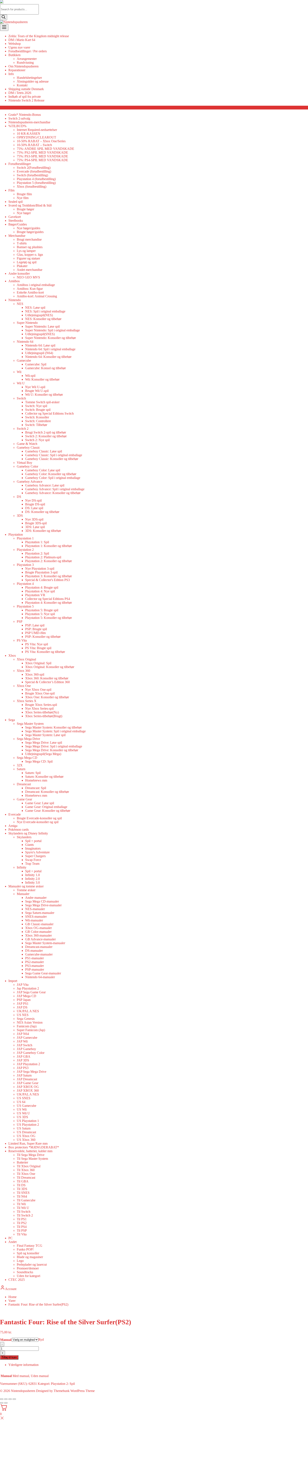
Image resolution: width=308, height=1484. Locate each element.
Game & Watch (27, 443)
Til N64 (22, 1196)
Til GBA (22, 1181)
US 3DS (22, 1117)
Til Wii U (23, 1208)
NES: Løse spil (35, 307)
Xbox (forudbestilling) (31, 186)
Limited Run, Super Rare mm (28, 1143)
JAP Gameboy (26, 1049)
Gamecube (24, 360)
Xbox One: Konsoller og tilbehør (47, 697)
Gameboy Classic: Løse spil (43, 451)
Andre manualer (36, 897)
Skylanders (24, 837)
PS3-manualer (34, 965)
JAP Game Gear (27, 1083)
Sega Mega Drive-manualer (43, 905)
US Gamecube (26, 1105)
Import (12, 981)
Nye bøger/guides (28, 228)
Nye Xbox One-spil (38, 689)
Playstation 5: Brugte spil (41, 610)
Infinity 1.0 (32, 875)
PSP (19, 621)
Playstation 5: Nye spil (40, 614)
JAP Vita (22, 984)
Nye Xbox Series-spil (39, 708)
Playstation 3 (25, 565)
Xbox (12, 655)
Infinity (21, 867)
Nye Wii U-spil (35, 387)
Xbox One (24, 686)
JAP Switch (24, 1045)
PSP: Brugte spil (36, 629)
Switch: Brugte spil (37, 409)
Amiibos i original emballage (36, 285)
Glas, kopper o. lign (30, 254)
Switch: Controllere (38, 421)
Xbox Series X (26, 701)
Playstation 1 (25, 538)
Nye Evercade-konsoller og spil (37, 822)
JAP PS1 (22, 1003)
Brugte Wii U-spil (37, 391)
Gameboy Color (27, 466)
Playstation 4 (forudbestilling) (36, 179)
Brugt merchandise (29, 239)
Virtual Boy (24, 462)
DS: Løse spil (34, 508)
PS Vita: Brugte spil (38, 648)
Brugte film (24, 194)
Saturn (21, 769)
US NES (22, 1015)
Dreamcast (24, 784)
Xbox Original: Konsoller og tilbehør (49, 667)
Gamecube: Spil (35, 364)
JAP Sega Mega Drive (31, 1071)
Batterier (22, 1162)
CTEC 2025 (16, 1279)
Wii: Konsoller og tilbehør (42, 379)
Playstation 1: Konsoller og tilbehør (48, 546)
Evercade (14, 814)
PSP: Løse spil (34, 625)
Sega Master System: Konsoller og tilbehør (53, 727)
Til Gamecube (26, 1200)
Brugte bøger (25, 209)
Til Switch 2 (25, 1215)
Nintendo (14, 300)
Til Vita (22, 1234)
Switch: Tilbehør (36, 425)
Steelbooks (15, 220)
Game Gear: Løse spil (39, 803)
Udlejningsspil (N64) (39, 353)
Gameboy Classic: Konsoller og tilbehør (51, 459)
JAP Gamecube (27, 1037)
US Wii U (23, 1113)
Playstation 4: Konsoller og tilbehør (48, 602)
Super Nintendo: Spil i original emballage (52, 330)
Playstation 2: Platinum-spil (43, 557)
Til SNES (23, 1192)
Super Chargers (35, 856)
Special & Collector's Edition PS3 (47, 580)
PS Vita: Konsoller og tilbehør (45, 652)
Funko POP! (25, 1249)
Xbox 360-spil (34, 674)
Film (11, 190)
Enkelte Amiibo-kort (30, 292)
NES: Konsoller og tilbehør (43, 319)
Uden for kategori (28, 1276)
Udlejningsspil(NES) (39, 315)
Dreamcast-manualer (38, 947)
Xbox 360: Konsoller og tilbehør (46, 678)
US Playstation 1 (28, 1121)
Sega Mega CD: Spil (39, 761)
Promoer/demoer (28, 1268)
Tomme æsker (26, 890)
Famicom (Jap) (26, 1026)
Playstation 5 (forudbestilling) (36, 183)
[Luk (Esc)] (14, 1399)
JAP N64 (23, 1034)
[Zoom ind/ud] (1, 1399)
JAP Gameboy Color (30, 1052)
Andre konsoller (19, 273)
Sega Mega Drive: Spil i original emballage (53, 746)
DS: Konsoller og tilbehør (42, 512)
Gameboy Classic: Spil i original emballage (53, 455)
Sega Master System (30, 723)
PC (10, 1238)
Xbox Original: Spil (38, 663)
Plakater (22, 266)
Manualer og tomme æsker (26, 886)
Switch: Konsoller (37, 417)
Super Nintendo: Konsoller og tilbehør (50, 338)
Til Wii (21, 1204)
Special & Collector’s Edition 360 (47, 682)
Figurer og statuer (28, 258)
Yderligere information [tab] (23, 1365)
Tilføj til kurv (9, 1357)
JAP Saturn (24, 1075)
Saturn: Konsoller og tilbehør (44, 776)
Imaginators (33, 848)
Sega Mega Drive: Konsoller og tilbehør (51, 750)
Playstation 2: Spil (37, 553)
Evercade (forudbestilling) (34, 171)
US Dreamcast (26, 1132)
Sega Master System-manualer (45, 943)
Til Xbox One (26, 1174)
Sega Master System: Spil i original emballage (55, 731)
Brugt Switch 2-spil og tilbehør (45, 432)
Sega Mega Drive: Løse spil (43, 742)
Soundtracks (25, 1272)
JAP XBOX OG (28, 1087)
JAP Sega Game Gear (31, 992)
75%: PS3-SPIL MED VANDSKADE (42, 156)
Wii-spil (30, 375)
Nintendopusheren (23, 1391)
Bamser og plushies (30, 247)
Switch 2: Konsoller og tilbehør (46, 436)
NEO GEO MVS (28, 277)
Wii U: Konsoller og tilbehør (44, 394)
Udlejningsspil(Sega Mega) (43, 754)
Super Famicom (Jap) (31, 1030)
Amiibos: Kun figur (30, 288)
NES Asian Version (30, 1022)
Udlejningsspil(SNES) (40, 334)
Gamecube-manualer (39, 954)
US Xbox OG (26, 1136)
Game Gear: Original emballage (46, 807)
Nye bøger (24, 213)
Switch (21, 398)
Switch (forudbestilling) (32, 175)
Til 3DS (22, 1189)
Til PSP (22, 1230)
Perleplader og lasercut (32, 1264)
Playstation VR (35, 595)
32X (20, 765)
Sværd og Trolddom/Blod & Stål (30, 205)
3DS (20, 515)
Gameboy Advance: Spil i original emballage (54, 489)
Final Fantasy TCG (29, 1245)
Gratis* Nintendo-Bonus (24, 114)
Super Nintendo (27, 322)
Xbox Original (26, 659)
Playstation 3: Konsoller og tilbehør (48, 576)
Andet (12, 1242)
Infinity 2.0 (32, 878)
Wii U (21, 383)
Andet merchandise (29, 269)
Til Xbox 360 (26, 1170)
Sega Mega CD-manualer (42, 901)
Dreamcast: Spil (35, 788)
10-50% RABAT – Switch (34, 145)
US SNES (23, 1098)
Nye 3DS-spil (34, 519)
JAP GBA (23, 1056)
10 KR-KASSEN (28, 133)
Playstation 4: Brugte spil (41, 587)
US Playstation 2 (28, 1124)
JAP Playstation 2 (28, 1064)
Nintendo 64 (25, 341)
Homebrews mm (36, 780)
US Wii (22, 1109)
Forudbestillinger (19, 164)
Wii (19, 372)
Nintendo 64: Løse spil (40, 345)
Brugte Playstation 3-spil (41, 572)
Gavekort (14, 217)
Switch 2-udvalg (19, 118)
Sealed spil (15, 201)
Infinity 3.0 (32, 882)
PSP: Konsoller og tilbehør (43, 636)
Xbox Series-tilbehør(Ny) (42, 712)
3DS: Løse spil (35, 527)
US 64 (21, 1102)
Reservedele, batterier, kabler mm (30, 1151)
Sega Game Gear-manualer (43, 973)
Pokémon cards (18, 829)
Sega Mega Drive (28, 739)
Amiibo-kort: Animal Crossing (37, 296)
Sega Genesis (26, 1018)
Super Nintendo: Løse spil (42, 326)
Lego (20, 1261)
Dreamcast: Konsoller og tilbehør (47, 791)
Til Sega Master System (32, 1158)
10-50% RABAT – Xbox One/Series (41, 141)
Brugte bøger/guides (30, 232)
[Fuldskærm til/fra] (6, 1399)
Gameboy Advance (29, 481)
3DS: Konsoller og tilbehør (43, 530)
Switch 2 (22, 428)
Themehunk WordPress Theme (74, 1391)
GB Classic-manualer (39, 924)
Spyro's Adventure (37, 852)
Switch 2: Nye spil (37, 440)
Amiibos (14, 281)
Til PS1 (22, 1219)
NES (20, 304)
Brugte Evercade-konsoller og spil (39, 818)
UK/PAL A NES (28, 1011)
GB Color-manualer (38, 931)
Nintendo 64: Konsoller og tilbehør (48, 356)
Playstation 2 (25, 549)
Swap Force (33, 860)
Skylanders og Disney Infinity (28, 833)
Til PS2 (22, 1223)
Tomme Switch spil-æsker (42, 402)
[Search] (3, 17)
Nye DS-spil (33, 500)
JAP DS (22, 1007)
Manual (5, 1340)
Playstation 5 (25, 606)
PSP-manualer (34, 969)
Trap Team (32, 863)
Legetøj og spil (26, 262)
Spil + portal (33, 841)
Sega (11, 720)
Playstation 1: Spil (37, 542)
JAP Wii (22, 1041)
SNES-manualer (36, 916)
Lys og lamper (26, 251)
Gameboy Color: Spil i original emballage (52, 478)
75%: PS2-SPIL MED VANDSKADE (42, 152)
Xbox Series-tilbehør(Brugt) (43, 716)
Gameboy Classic (28, 447)
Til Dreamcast (26, 1177)
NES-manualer (35, 909)
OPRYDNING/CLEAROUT (36, 137)
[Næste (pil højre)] (6, 1403)
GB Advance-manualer (40, 939)
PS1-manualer (34, 958)
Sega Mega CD (27, 757)
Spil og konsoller (28, 1253)
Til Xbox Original (28, 1166)
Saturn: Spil (33, 773)
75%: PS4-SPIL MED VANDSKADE (42, 160)
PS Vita (22, 640)
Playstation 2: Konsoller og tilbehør (48, 561)
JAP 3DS (23, 1060)
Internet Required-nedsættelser (37, 130)
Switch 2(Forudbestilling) (33, 167)
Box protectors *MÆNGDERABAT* (33, 1147)
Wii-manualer (34, 920)
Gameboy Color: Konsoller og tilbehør (50, 474)
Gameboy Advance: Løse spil (44, 485)
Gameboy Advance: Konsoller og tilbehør (52, 493)
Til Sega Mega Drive (30, 1155)
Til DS (21, 1185)
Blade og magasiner (30, 1257)
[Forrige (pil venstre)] (1, 1403)
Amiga (12, 826)
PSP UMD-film (35, 633)
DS (19, 496)
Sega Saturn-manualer (39, 913)
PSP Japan (24, 1000)
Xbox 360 (23, 670)
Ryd (41, 1339)
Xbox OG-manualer (38, 928)
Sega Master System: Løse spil (45, 735)
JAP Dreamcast (27, 1079)
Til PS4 (22, 1226)
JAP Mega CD (26, 996)
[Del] (10, 1399)
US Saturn (24, 1128)
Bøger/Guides (17, 224)
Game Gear (24, 799)
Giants (29, 844)
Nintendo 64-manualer (40, 977)
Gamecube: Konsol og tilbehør (45, 368)
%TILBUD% (17, 126)
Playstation (15, 534)
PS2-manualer (34, 962)
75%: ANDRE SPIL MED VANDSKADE (45, 148)
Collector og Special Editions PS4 (47, 599)
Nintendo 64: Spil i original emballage (50, 349)
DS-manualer (34, 950)
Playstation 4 (25, 583)
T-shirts (22, 243)
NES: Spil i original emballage (45, 311)
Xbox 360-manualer (38, 935)
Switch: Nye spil (36, 406)
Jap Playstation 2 (28, 988)
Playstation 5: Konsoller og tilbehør (48, 617)
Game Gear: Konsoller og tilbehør (47, 810)
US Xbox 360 (26, 1139)
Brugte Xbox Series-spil (41, 704)
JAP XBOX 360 (28, 1090)
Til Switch (23, 1211)
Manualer (23, 894)
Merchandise (16, 235)
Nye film (22, 198)
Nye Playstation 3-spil (39, 568)
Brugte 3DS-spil (36, 523)
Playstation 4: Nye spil (40, 591)
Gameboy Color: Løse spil (42, 470)
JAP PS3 (22, 1068)
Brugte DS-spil (35, 504)
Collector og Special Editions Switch (49, 413)
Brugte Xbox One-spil (40, 693)
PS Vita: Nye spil (36, 644)
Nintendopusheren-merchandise (29, 122)
